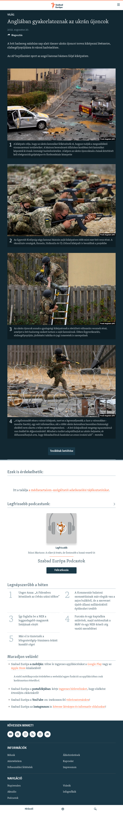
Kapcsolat (68, 761)
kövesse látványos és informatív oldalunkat (79, 706)
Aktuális (11, 792)
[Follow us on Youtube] (10, 734)
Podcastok (12, 798)
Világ (10, 14)
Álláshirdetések (71, 755)
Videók (67, 786)
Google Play (94, 664)
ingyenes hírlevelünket (73, 689)
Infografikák (69, 792)
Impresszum (69, 767)
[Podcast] (40, 734)
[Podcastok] (63, 809)
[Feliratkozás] (47, 734)
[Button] (15, 36)
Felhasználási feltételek (20, 767)
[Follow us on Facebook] (18, 734)
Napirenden (14, 786)
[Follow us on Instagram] (25, 734)
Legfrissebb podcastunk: (28, 504)
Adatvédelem (14, 761)
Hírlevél (29, 809)
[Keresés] (95, 809)
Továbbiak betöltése (61, 451)
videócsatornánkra (77, 700)
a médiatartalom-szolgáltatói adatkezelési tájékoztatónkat (69, 490)
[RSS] (33, 734)
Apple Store (18, 668)
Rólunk (11, 755)
